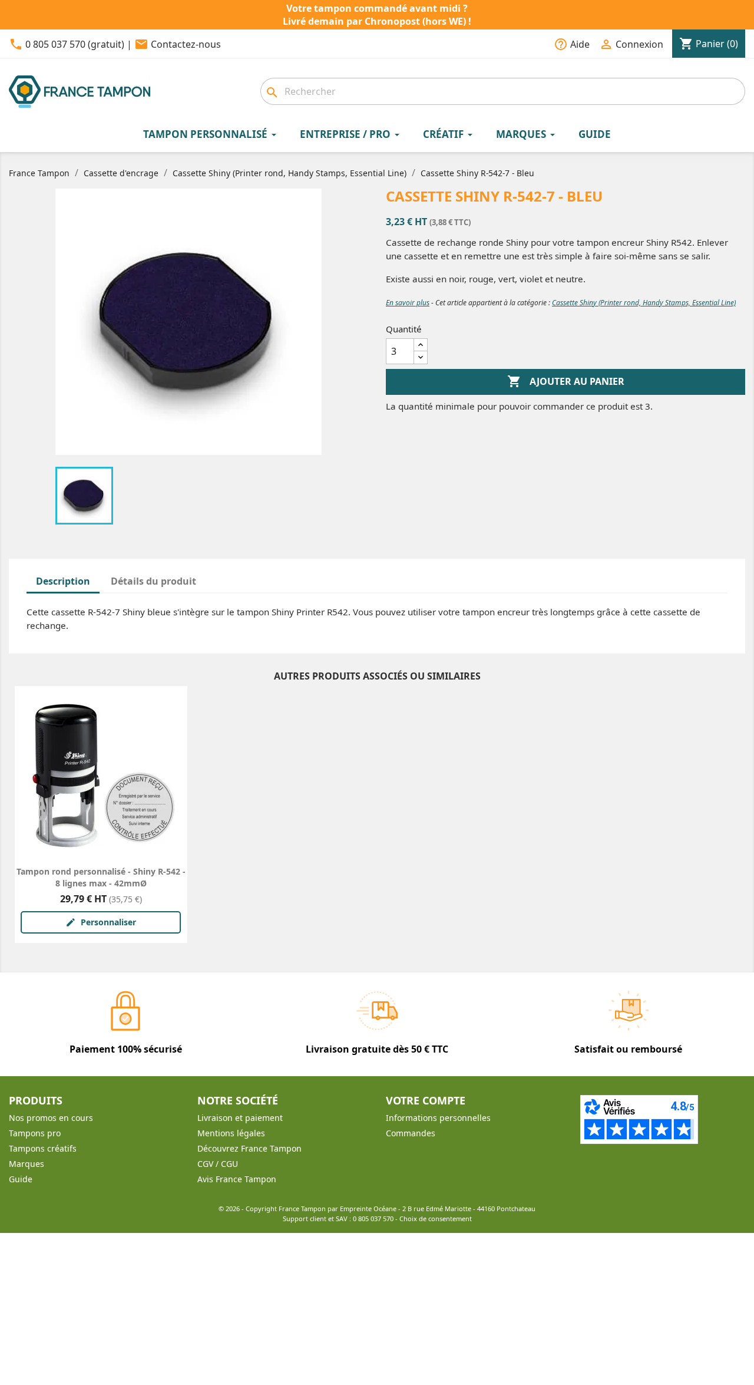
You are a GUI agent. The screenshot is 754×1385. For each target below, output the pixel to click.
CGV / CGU (217, 1163)
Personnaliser (100, 922)
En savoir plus (407, 303)
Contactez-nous (186, 44)
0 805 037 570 (373, 1218)
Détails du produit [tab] (153, 581)
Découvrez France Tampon (249, 1148)
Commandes (410, 1133)
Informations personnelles (438, 1117)
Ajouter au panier (565, 381)
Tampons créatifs (43, 1148)
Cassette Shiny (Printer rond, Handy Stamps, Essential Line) (644, 303)
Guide (20, 1179)
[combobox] (502, 91)
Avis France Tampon (236, 1179)
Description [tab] (63, 581)
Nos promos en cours (51, 1117)
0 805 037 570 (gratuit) (74, 44)
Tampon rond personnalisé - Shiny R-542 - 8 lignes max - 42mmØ (101, 877)
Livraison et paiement (240, 1117)
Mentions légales (231, 1133)
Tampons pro (35, 1133)
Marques (26, 1163)
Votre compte (425, 1100)
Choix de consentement (435, 1218)
